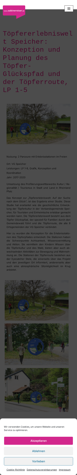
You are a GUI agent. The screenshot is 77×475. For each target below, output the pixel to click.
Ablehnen (38, 451)
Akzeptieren (38, 441)
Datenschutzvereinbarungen (42, 469)
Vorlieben (38, 461)
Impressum (65, 469)
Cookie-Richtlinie (16, 469)
